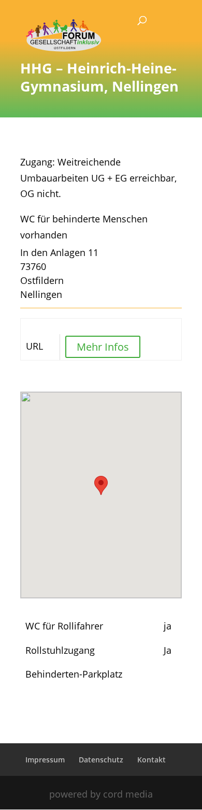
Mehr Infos (103, 347)
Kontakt (151, 759)
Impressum (45, 759)
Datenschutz (101, 759)
